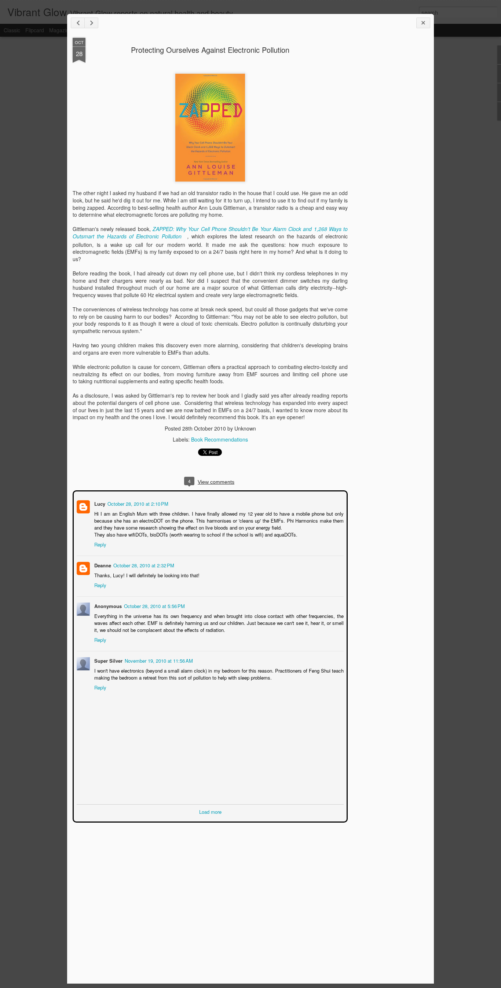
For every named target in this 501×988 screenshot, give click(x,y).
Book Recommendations (219, 439)
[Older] (91, 23)
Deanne (102, 564)
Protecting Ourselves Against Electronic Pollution (210, 49)
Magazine (60, 30)
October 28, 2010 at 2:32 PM (143, 564)
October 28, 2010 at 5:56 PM (153, 605)
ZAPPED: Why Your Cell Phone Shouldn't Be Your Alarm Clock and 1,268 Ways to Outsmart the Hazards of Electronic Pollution (210, 232)
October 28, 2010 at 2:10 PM (137, 503)
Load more (210, 811)
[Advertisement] (388, 153)
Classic (12, 30)
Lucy (99, 503)
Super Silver (108, 659)
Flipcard (34, 30)
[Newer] (78, 23)
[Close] (423, 23)
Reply (100, 543)
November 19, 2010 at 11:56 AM (158, 659)
